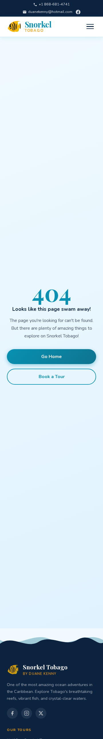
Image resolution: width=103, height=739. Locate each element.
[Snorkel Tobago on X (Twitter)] (40, 713)
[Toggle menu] (90, 27)
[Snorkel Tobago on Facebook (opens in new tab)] (12, 713)
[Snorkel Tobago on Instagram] (26, 713)
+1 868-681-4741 (54, 4)
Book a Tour (52, 377)
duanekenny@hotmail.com (50, 11)
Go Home (51, 356)
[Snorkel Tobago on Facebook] (78, 12)
